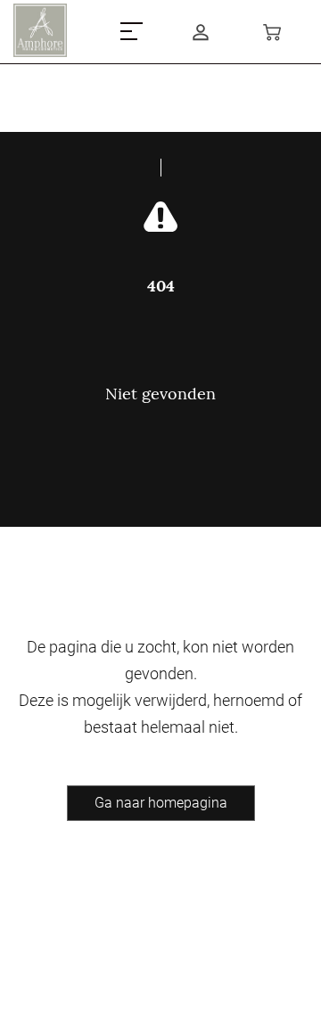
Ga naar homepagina (161, 802)
